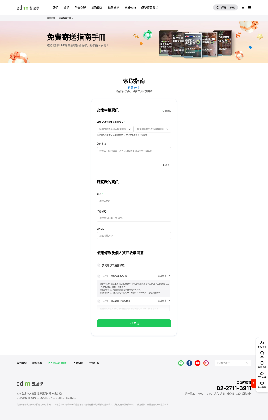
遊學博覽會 (148, 7)
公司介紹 (22, 363)
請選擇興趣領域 (160, 129)
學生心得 (80, 7)
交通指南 (94, 363)
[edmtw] (28, 7)
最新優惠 (96, 7)
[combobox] (233, 363)
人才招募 (78, 363)
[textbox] (233, 363)
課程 (223, 7)
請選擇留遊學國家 (125, 129)
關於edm (130, 7)
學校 (232, 7)
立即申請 (134, 323)
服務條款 (37, 363)
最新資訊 (113, 7)
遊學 (55, 7)
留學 (66, 7)
